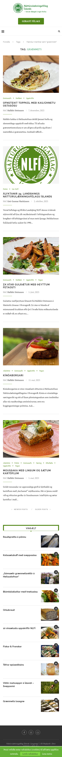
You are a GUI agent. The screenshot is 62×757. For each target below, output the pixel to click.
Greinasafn (7, 98)
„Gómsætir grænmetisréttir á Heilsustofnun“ (19, 575)
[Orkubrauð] (50, 614)
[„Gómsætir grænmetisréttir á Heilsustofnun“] (50, 578)
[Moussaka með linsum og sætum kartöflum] (31, 439)
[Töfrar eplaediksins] (50, 669)
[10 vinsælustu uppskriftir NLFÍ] (50, 633)
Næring (39, 463)
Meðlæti (19, 98)
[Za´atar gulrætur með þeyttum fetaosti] (31, 256)
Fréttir (5, 189)
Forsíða (6, 42)
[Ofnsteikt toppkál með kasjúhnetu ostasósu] (31, 74)
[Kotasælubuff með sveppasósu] (50, 560)
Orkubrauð (9, 610)
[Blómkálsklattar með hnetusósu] (50, 596)
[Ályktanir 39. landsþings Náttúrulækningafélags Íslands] (31, 165)
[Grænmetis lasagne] (50, 706)
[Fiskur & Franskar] (50, 651)
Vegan (40, 280)
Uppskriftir (30, 98)
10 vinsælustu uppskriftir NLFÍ (19, 628)
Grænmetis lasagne (13, 701)
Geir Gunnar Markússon (18, 201)
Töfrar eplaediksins (13, 664)
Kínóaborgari (13, 375)
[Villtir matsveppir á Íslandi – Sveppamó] (50, 688)
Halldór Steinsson (15, 110)
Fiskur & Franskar (12, 646)
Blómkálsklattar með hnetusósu (20, 591)
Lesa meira (47, 754)
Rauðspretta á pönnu (14, 537)
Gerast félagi (31, 21)
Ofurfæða (49, 463)
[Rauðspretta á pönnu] (50, 541)
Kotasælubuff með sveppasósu (20, 555)
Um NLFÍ (15, 189)
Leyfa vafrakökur (30, 753)
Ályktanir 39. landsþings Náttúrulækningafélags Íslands (27, 195)
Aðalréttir (6, 371)
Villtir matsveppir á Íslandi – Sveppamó (18, 685)
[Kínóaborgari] (31, 346)
